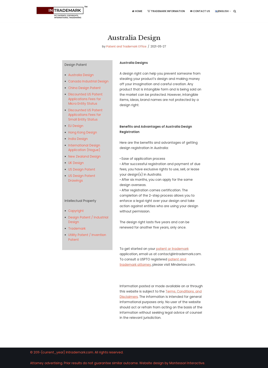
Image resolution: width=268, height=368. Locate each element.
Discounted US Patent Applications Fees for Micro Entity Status (85, 99)
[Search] (234, 11)
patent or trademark (172, 249)
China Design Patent (84, 88)
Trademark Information (168, 11)
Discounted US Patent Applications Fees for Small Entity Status (85, 115)
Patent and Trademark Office (126, 46)
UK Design (76, 163)
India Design (78, 139)
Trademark (77, 228)
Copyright (76, 211)
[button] (230, 11)
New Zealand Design (84, 156)
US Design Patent (81, 169)
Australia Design (81, 75)
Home (138, 11)
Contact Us (201, 11)
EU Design (75, 126)
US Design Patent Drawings (81, 178)
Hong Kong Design (82, 132)
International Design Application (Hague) (84, 147)
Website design (151, 363)
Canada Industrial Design (88, 81)
